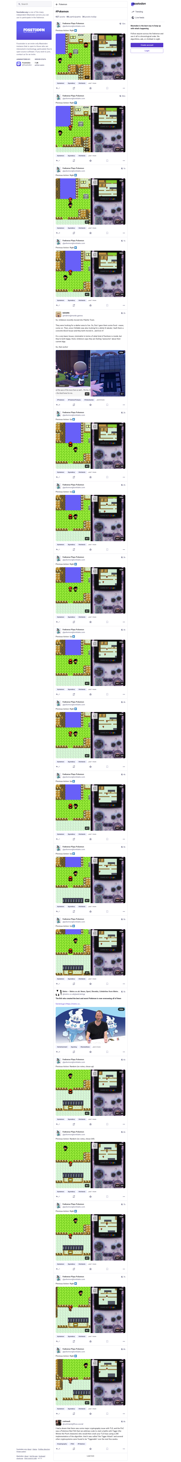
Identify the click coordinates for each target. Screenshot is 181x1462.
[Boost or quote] (73, 88)
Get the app (34, 1456)
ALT (87, 77)
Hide (121, 36)
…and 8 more (100, 400)
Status (35, 1449)
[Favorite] (90, 88)
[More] (123, 88)
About (29, 1449)
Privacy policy (21, 1451)
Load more (90, 1456)
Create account (147, 45)
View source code (30, 1458)
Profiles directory (44, 1449)
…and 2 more (96, 1047)
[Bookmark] (107, 88)
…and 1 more (92, 83)
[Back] (56, 4)
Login (147, 51)
